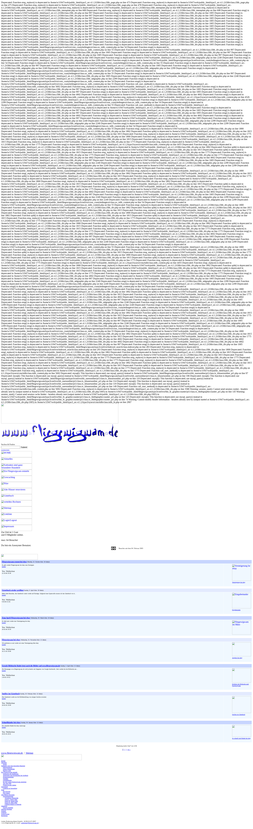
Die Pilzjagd (6, 791)
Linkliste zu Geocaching (10, 788)
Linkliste (3, 812)
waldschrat (29, 823)
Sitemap (29, 753)
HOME (3, 761)
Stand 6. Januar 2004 (11, 799)
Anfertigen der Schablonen (10, 774)
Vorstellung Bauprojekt (11, 798)
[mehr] (4, 566)
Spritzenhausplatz (8, 796)
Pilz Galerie (6, 793)
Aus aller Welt (7, 783)
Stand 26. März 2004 (11, 803)
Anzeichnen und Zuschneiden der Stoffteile (15, 775)
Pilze (2, 790)
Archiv (5, 764)
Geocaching (4, 787)
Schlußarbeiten (7, 780)
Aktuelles (4, 762)
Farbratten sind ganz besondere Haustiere (13, 766)
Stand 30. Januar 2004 (11, 801)
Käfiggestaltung (7, 767)
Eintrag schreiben (8, 807)
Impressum (4, 815)
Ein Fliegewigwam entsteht (9, 772)
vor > (129, 749)
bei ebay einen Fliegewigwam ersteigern (14, 782)
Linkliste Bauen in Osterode (13, 804)
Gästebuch (4, 806)
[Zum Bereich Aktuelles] (19, 559)
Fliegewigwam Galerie (9, 785)
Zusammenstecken (8, 777)
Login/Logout (5, 814)
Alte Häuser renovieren (7, 795)
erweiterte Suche (5, 450)
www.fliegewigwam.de (12, 753)
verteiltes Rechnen (6, 809)
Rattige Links (7, 770)
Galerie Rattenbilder (9, 769)
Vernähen (5, 778)
